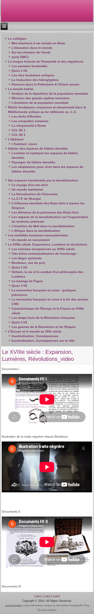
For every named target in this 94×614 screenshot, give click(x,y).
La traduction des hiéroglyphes (35, 80)
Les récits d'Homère (26, 116)
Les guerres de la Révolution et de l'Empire (44, 327)
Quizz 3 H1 (19, 322)
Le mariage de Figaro (27, 281)
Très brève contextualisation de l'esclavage (44, 253)
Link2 (47, 596)
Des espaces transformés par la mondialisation (43, 180)
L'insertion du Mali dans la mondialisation (43, 226)
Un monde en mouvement (31, 240)
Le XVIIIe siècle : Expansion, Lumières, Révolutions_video (38, 355)
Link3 (56, 596)
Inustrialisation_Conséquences (35, 336)
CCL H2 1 (18, 130)
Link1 (38, 596)
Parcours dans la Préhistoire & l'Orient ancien (45, 84)
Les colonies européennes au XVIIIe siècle (43, 249)
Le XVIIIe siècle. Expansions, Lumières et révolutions (47, 244)
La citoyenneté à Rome (29, 125)
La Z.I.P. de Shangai (26, 198)
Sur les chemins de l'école (31, 52)
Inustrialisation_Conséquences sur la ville (43, 340)
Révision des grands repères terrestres (41, 98)
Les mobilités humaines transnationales (38, 235)
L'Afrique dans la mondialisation (36, 230)
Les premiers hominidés (29, 66)
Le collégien (17, 38)
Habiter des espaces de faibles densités (38, 148)
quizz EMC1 (20, 57)
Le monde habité (20, 89)
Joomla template (13, 605)
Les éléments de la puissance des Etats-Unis (45, 212)
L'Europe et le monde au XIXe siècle (34, 331)
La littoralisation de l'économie (35, 194)
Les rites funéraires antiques (33, 75)
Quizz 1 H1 (19, 70)
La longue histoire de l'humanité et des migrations (45, 61)
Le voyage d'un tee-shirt (30, 185)
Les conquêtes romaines (30, 121)
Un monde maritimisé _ (29, 189)
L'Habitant (15, 139)
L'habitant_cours (24, 144)
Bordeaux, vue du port (28, 262)
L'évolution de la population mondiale (40, 102)
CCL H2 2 (18, 134)
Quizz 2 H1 (19, 285)
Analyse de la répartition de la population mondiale (50, 93)
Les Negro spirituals (27, 258)
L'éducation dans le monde (32, 47)
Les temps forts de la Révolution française (43, 317)
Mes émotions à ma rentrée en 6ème (38, 43)
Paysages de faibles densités (33, 162)
